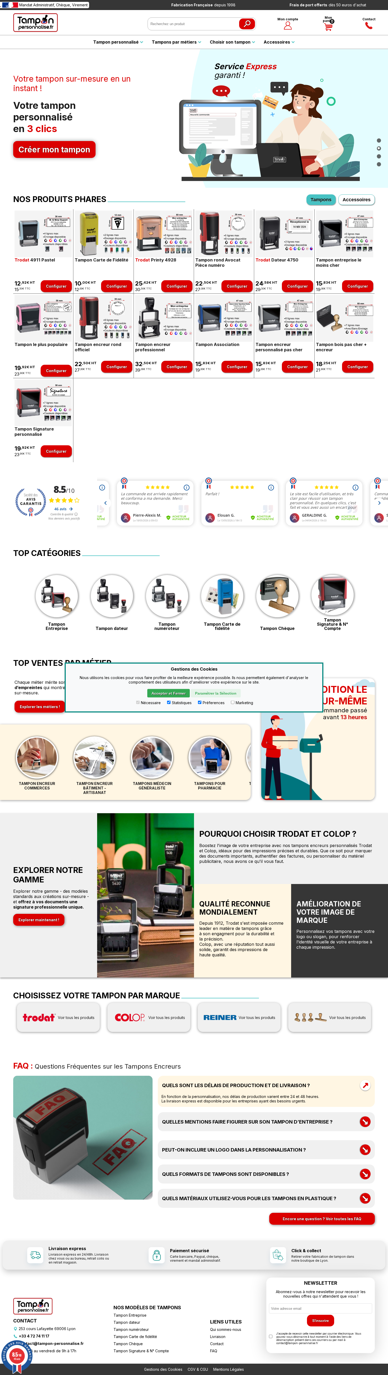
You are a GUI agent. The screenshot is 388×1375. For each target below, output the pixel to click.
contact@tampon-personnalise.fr (51, 1343)
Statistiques (182, 702)
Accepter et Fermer (169, 693)
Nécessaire (151, 702)
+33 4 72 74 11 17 (34, 1336)
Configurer (56, 286)
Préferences (214, 702)
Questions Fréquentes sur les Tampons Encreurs (97, 1066)
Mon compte (287, 19)
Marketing (244, 702)
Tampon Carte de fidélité (222, 626)
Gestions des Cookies (163, 1369)
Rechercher (247, 23)
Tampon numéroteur (166, 626)
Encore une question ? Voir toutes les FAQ (322, 1219)
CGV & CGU (198, 1369)
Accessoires (357, 199)
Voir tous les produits (76, 1017)
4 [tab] (378, 164)
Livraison (217, 1336)
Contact (368, 19)
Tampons (321, 199)
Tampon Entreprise (57, 626)
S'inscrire (320, 1320)
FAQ (213, 1351)
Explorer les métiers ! (40, 706)
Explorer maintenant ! (38, 920)
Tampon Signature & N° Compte (332, 624)
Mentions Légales (228, 1369)
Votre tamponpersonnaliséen (51, 127)
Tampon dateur (112, 628)
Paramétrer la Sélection (215, 693)
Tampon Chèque (277, 628)
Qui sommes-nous (225, 1329)
